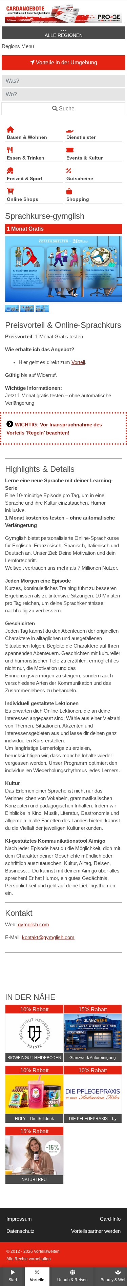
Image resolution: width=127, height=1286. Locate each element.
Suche (67, 108)
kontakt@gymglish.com (48, 937)
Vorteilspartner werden (96, 1231)
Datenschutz (20, 1231)
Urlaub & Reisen (72, 1280)
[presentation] (11, 269)
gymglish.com (33, 924)
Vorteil (78, 362)
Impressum (19, 1219)
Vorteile (37, 1280)
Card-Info (110, 1219)
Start (12, 1280)
